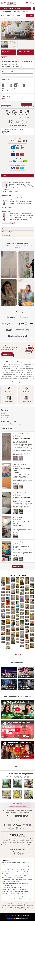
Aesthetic (18, 866)
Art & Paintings (25, 866)
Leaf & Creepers (6, 875)
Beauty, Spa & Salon (22, 870)
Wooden (13, 881)
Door (14, 897)
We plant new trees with (17, 849)
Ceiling (24, 872)
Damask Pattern (5, 874)
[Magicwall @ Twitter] (21, 776)
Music (12, 875)
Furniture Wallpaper (6, 895)
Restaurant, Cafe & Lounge (8, 877)
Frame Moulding (21, 897)
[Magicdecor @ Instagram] (18, 776)
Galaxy (20, 874)
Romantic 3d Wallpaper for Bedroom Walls (12, 887)
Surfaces (30, 879)
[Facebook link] (24, 816)
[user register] (32, 8)
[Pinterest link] (26, 816)
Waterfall (18, 881)
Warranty (26, 812)
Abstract (4, 870)
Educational (23, 895)
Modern (4, 899)
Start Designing (7, 354)
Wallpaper (7, 133)
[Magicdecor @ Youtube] (15, 776)
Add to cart (5, 104)
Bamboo (14, 870)
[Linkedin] (21, 816)
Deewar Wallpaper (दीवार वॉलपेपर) (10, 883)
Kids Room (12, 866)
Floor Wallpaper (21, 893)
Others (8, 131)
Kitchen (11, 891)
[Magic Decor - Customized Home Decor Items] (9, 3)
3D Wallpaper (5, 866)
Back (31, 15)
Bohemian (4, 872)
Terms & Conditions (11, 812)
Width (3, 83)
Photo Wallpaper (28, 899)
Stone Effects (19, 879)
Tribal (3, 881)
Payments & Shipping (8, 810)
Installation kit (8, 91)
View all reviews (17, 566)
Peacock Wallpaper (23, 883)
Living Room (5, 891)
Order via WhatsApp (5, 52)
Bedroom (24, 889)
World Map (13, 868)
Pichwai (16, 899)
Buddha (14, 889)
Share (5, 58)
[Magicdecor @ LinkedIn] (25, 776)
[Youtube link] (16, 816)
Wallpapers (5, 860)
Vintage (8, 881)
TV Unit (21, 899)
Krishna (19, 889)
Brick (15, 872)
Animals (9, 870)
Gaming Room (24, 891)
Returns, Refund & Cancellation (24, 810)
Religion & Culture (24, 875)
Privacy (20, 812)
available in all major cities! (17, 11)
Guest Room (13, 893)
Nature (29, 868)
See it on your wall (24, 52)
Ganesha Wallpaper (6, 889)
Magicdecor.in (15, 915)
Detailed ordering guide (8, 207)
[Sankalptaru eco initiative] (17, 853)
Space (12, 879)
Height (16, 83)
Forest (15, 874)
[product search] (22, 3)
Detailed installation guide (8, 223)
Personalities (16, 895)
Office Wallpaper (6, 879)
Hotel (30, 874)
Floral (12, 874)
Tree (29, 870)
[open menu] (33, 3)
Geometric (25, 874)
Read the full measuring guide (10, 192)
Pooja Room (17, 891)
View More (17, 654)
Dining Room (5, 893)
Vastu (8, 868)
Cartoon (19, 872)
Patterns (17, 875)
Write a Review (7, 428)
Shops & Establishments (21, 877)
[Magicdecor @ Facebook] (28, 776)
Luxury (27, 897)
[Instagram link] (18, 816)
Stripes (24, 879)
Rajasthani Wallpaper (7, 885)
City (28, 872)
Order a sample (26, 104)
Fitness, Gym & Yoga (7, 897)
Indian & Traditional (22, 868)
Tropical (4, 868)
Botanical (10, 872)
